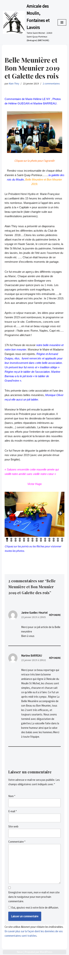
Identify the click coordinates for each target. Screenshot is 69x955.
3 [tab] (16, 539)
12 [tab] (54, 539)
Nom (11, 796)
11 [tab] (49, 539)
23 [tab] (41, 541)
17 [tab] (16, 541)
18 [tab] (20, 541)
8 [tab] (37, 539)
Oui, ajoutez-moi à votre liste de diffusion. (35, 907)
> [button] (60, 513)
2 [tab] (11, 539)
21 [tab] (32, 541)
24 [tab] (45, 541)
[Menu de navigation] (62, 22)
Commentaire (16, 841)
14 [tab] (62, 539)
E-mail (12, 811)
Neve (20, 952)
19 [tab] (24, 541)
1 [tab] (7, 539)
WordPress (46, 952)
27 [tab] (58, 541)
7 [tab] (32, 539)
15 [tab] (7, 541)
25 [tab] (49, 541)
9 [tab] (41, 539)
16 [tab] (11, 541)
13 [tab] (58, 539)
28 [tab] (62, 541)
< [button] (9, 513)
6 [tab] (28, 539)
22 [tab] (37, 541)
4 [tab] (20, 539)
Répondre (55, 615)
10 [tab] (45, 539)
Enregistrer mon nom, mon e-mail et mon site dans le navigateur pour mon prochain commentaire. (34, 897)
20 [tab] (28, 541)
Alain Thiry (14, 83)
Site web (13, 826)
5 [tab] (24, 539)
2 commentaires (51, 83)
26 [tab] (54, 541)
